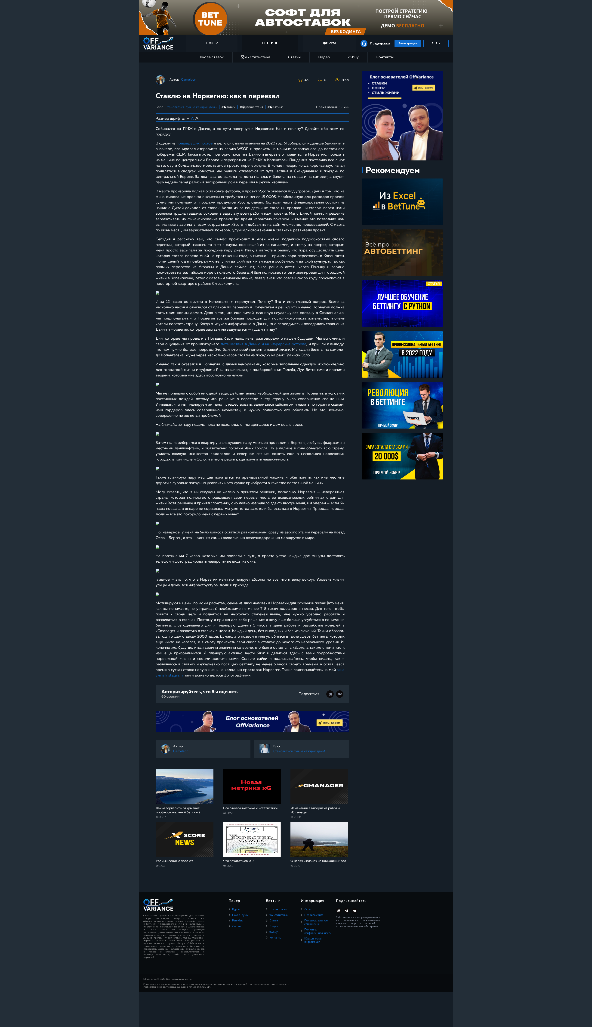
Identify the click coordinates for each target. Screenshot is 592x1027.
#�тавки (228, 107)
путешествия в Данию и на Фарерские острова (263, 344)
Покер (212, 43)
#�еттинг (275, 107)
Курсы (236, 909)
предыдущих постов (194, 143)
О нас (308, 909)
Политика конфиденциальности (317, 931)
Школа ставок (211, 57)
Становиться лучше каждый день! (191, 107)
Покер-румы (240, 915)
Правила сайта (313, 915)
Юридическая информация (313, 940)
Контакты (385, 57)
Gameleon (188, 79)
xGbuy (353, 57)
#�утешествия (251, 107)
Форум (329, 43)
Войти (436, 43)
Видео (324, 57)
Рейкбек (237, 920)
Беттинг (270, 43)
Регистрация (407, 43)
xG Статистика (257, 57)
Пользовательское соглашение (316, 922)
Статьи (294, 57)
